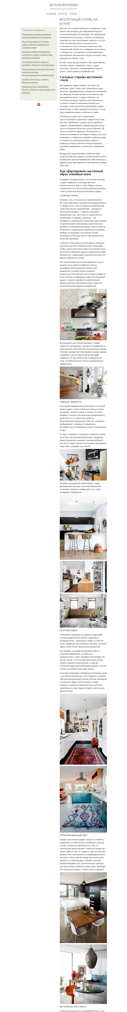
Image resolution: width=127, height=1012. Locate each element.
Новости (62, 13)
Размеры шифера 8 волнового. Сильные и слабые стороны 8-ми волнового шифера (37, 55)
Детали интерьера (63, 5)
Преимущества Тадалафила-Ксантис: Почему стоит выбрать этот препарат (38, 90)
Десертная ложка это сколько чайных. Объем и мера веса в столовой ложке (35, 45)
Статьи (73, 13)
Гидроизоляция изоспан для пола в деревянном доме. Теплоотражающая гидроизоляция (38, 72)
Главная (51, 13)
